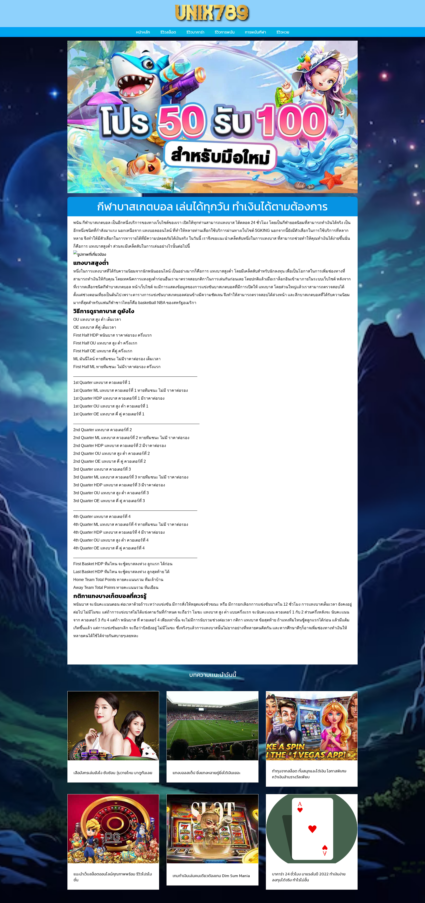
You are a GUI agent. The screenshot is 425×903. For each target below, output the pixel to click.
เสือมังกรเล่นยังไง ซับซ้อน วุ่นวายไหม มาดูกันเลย (113, 773)
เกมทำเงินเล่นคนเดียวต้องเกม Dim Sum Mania (211, 876)
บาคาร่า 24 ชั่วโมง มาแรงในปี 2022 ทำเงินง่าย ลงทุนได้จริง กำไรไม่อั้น (309, 877)
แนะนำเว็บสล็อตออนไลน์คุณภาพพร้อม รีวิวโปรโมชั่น (113, 877)
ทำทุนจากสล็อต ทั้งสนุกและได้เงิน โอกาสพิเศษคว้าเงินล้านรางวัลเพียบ (309, 774)
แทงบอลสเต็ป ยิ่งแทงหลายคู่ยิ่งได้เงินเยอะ (206, 773)
